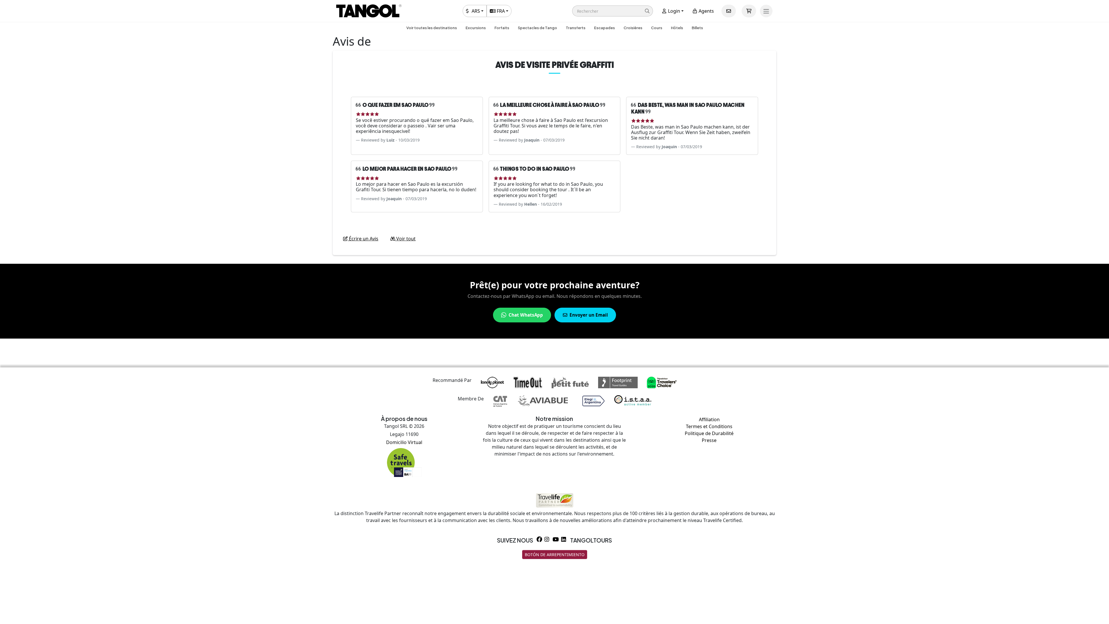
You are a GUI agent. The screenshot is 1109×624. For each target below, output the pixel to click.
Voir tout (405, 238)
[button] (612, 10)
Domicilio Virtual (404, 442)
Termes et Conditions (709, 426)
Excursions (476, 27)
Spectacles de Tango (537, 27)
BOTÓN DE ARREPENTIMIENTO (555, 554)
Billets (697, 27)
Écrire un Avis (363, 238)
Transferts (575, 27)
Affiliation (709, 419)
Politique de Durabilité (709, 433)
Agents (705, 11)
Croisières (633, 27)
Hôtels (677, 27)
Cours (656, 27)
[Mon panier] (749, 11)
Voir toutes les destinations (431, 27)
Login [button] (673, 11)
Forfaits (501, 27)
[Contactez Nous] (728, 11)
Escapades (604, 27)
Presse (709, 440)
